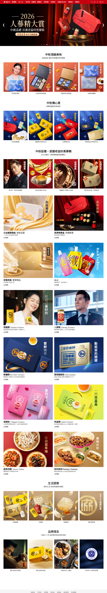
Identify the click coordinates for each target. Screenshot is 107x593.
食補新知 (77, 2)
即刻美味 (53, 2)
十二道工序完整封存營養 (10, 235)
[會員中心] (97, 2)
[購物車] (95, 1)
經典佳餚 (46, 2)
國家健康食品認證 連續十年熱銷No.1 (14, 329)
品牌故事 (33, 592)
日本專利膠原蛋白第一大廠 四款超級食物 (15, 424)
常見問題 (46, 592)
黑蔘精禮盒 (63, 233)
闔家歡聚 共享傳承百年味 (10, 471)
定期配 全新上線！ (62, 2)
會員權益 (59, 592)
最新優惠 (14, 2)
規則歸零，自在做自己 (60, 282)
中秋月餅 (28, 2)
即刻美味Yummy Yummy (65, 469)
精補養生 (39, 2)
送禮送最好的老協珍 (53, 106)
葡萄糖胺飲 (64, 374)
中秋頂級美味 (53, 54)
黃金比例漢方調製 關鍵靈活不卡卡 (64, 377)
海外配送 (52, 592)
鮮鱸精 (13, 374)
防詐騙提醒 (73, 592)
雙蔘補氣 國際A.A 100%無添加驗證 (64, 329)
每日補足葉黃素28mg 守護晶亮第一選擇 (66, 424)
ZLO (56, 280)
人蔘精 (64, 327)
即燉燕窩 (12, 280)
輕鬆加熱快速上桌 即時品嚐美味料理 (65, 471)
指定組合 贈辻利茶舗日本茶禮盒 (53, 58)
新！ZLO (21, 2)
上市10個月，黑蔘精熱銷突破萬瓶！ (53, 155)
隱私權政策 (66, 592)
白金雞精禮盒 (14, 233)
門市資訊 (39, 592)
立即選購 (5, 237)
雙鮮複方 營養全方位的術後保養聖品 (14, 377)
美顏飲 (14, 422)
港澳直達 (70, 2)
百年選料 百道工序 (8, 282)
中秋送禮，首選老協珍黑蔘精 (53, 151)
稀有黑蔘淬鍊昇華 (59, 235)
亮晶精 (63, 422)
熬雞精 (13, 327)
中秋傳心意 (53, 102)
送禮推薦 (33, 2)
